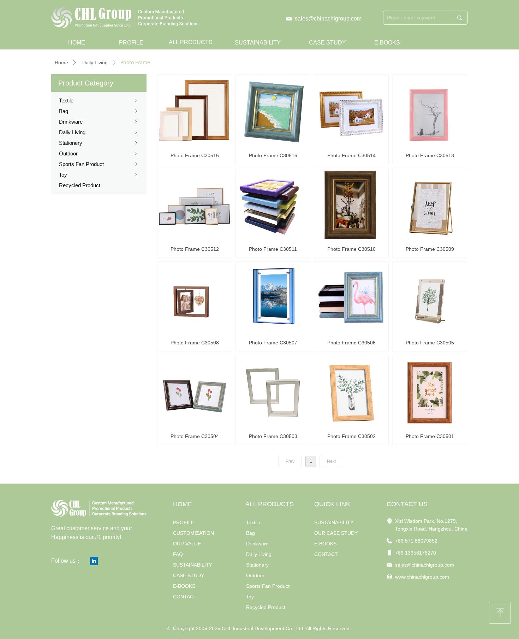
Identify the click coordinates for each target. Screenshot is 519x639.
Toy (99, 175)
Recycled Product (79, 185)
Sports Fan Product (99, 164)
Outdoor (99, 153)
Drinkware (99, 122)
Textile (99, 100)
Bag (99, 111)
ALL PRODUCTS (191, 42)
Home (61, 62)
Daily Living (95, 62)
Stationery (99, 143)
